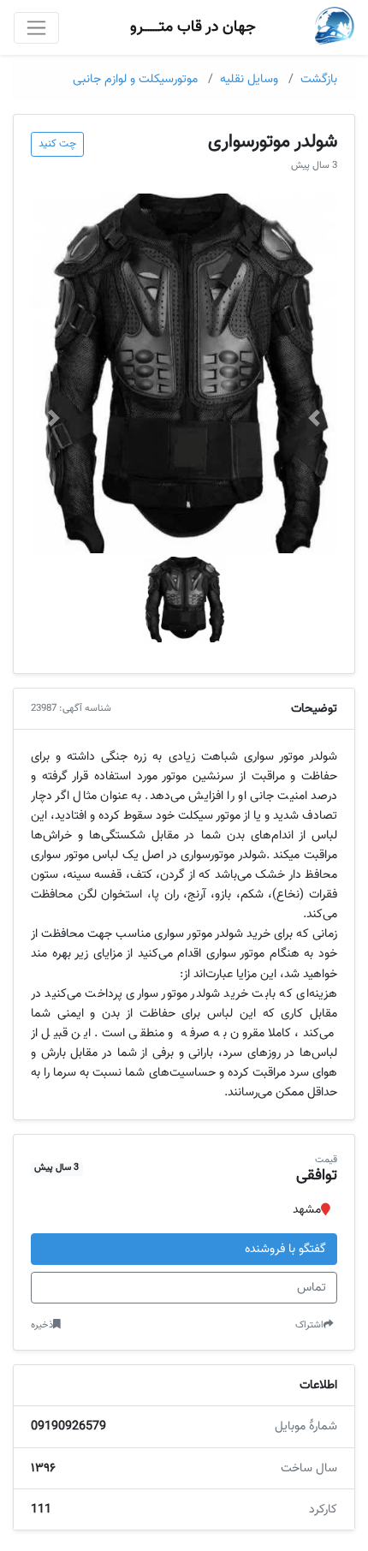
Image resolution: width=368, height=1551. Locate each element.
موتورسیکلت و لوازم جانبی (135, 79)
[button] (314, 418)
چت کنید (57, 143)
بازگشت (318, 79)
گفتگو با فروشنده (285, 1249)
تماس (311, 1287)
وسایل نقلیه (249, 79)
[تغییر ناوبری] (36, 28)
